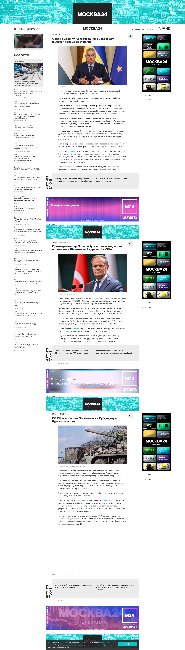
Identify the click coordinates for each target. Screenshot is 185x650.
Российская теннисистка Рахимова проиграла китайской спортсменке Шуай (114, 352)
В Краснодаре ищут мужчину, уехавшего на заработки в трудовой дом (28, 251)
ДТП (25, 98)
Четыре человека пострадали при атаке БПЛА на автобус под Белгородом (28, 314)
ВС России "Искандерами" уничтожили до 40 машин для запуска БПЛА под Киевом (27, 292)
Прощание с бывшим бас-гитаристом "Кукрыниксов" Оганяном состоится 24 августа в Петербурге (27, 271)
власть (16, 350)
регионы (26, 120)
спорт (16, 109)
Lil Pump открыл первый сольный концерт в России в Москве (25, 127)
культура (21, 308)
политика (17, 182)
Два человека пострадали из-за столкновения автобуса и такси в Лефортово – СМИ (25, 147)
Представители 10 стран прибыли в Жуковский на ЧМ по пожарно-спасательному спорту (26, 105)
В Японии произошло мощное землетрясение (24, 209)
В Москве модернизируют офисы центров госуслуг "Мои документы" (26, 242)
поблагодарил (79, 506)
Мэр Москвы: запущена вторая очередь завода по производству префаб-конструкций (26, 83)
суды (15, 339)
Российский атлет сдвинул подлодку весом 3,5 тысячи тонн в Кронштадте (27, 169)
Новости (21, 55)
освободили (107, 500)
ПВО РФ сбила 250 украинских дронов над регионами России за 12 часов (27, 178)
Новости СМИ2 (50, 224)
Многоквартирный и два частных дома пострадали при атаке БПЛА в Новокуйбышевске (27, 116)
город (29, 98)
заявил (73, 151)
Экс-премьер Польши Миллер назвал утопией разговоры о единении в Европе (73, 180)
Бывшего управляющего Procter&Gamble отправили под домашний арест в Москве (25, 334)
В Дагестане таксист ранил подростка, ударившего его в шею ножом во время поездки (27, 220)
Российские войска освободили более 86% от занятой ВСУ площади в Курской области (115, 587)
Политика (70, 35)
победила (77, 328)
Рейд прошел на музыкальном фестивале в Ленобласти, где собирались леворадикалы (24, 158)
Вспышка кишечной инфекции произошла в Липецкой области (25, 136)
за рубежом (27, 212)
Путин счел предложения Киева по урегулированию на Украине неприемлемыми (26, 346)
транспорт (17, 235)
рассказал (62, 518)
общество (22, 109)
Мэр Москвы (19, 61)
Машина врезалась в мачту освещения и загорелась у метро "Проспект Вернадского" (28, 93)
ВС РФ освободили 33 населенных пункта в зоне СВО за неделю (73, 586)
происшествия (18, 98)
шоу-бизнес (17, 130)
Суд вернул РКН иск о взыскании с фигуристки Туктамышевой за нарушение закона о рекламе (25, 199)
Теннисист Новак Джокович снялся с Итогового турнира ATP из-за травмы (72, 352)
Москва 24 (92, 28)
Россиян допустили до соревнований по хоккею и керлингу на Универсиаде (28, 282)
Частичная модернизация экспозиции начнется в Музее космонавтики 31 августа (27, 304)
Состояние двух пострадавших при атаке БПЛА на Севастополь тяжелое (27, 261)
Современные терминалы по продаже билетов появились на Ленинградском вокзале (27, 231)
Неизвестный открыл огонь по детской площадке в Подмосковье (27, 188)
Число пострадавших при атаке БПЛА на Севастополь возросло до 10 (27, 324)
